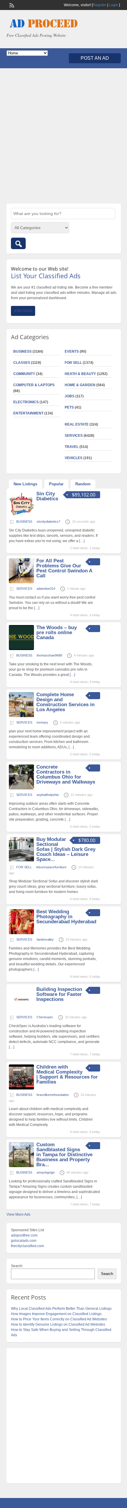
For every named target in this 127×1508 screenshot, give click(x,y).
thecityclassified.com (27, 1246)
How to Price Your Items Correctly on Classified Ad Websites (59, 1319)
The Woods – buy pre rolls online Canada (56, 632)
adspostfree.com (24, 1235)
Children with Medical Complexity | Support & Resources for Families (67, 1074)
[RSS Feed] (11, 4)
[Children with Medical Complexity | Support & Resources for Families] (21, 1088)
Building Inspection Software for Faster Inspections (59, 994)
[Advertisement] (63, 136)
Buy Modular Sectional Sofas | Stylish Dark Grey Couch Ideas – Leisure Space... (65, 849)
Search (16, 1266)
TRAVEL (72, 447)
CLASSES (21, 363)
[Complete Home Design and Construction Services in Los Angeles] (21, 716)
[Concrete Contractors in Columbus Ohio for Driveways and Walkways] (21, 788)
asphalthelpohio (48, 795)
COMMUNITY (24, 374)
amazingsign (46, 1172)
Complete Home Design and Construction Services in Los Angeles (65, 702)
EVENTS (72, 351)
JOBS (69, 396)
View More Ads (18, 1214)
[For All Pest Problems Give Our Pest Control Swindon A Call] (21, 582)
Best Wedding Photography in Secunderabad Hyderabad (66, 916)
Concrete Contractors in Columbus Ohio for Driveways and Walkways (65, 774)
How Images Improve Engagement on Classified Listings (56, 1314)
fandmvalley (45, 939)
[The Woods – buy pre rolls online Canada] (21, 649)
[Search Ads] (18, 243)
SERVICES (74, 436)
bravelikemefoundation (53, 1095)
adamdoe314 (46, 588)
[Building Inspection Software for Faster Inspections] (21, 1011)
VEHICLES (73, 458)
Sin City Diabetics (47, 496)
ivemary (42, 722)
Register (99, 5)
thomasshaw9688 (49, 655)
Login (113, 5)
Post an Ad (95, 58)
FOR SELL (73, 363)
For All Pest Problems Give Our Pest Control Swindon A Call (64, 568)
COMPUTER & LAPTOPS (34, 385)
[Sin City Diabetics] (21, 515)
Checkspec (45, 1017)
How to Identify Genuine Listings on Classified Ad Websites (58, 1324)
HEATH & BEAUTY (80, 374)
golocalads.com (23, 1241)
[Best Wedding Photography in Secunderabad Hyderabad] (21, 933)
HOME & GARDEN (80, 385)
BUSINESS (22, 351)
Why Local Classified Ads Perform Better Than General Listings (61, 1309)
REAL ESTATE (77, 424)
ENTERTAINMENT (28, 413)
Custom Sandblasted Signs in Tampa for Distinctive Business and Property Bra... (64, 1154)
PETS (69, 407)
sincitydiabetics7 (48, 521)
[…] (81, 541)
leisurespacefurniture (51, 867)
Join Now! (23, 311)
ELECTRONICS (26, 402)
